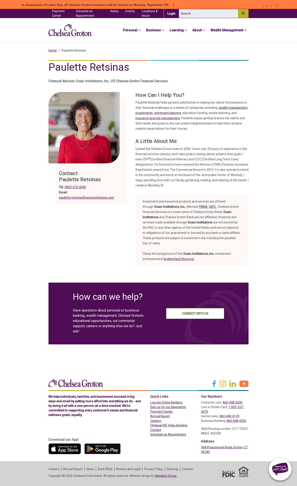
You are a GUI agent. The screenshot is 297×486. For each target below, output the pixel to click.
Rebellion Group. (166, 476)
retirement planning (167, 113)
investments (144, 113)
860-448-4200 (232, 402)
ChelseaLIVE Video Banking (168, 425)
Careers (155, 420)
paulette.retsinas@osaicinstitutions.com (86, 197)
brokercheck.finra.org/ (179, 259)
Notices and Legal (128, 469)
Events (130, 11)
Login (173, 13)
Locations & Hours (150, 13)
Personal (130, 30)
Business (153, 30)
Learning (177, 30)
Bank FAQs (105, 469)
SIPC (213, 206)
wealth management (233, 107)
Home (52, 50)
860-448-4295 (236, 420)
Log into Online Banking (174, 402)
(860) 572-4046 (75, 187)
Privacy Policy (153, 469)
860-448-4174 (229, 416)
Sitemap (172, 469)
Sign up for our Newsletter (168, 407)
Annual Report (160, 416)
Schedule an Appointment (85, 13)
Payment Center (62, 13)
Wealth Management (226, 30)
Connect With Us (195, 313)
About (197, 30)
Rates (114, 11)
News (90, 469)
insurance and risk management (157, 118)
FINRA (203, 206)
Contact (155, 430)
